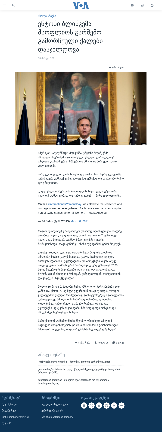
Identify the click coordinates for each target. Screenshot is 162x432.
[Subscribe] (121, 405)
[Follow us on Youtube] (99, 405)
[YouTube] (132, 5)
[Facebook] (152, 5)
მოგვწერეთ (9, 410)
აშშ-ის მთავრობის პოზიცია (57, 417)
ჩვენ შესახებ (9, 404)
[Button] (116, 67)
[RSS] (114, 405)
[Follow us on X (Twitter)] (91, 405)
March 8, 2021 (80, 221)
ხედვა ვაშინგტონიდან (54, 404)
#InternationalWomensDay (64, 204)
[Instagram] (142, 5)
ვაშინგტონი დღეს (52, 410)
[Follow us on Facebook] (84, 405)
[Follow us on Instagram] (106, 405)
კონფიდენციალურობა (15, 417)
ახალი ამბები (47, 16)
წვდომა (6, 423)
